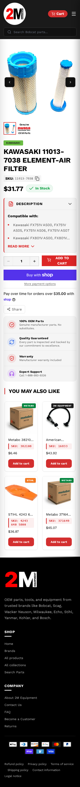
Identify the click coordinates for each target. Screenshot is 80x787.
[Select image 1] (10, 128)
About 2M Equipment (20, 697)
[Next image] (70, 82)
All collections (15, 665)
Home (8, 644)
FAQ (7, 712)
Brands (9, 651)
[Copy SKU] (37, 178)
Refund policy (14, 764)
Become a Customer (19, 719)
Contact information (46, 770)
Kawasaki (13, 142)
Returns (10, 726)
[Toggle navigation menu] (73, 13)
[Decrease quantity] (8, 261)
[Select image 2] (24, 129)
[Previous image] (9, 82)
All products (13, 658)
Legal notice (13, 776)
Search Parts (14, 672)
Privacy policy (37, 764)
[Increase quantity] (34, 261)
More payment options (40, 283)
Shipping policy (18, 770)
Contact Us (13, 705)
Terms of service (62, 764)
